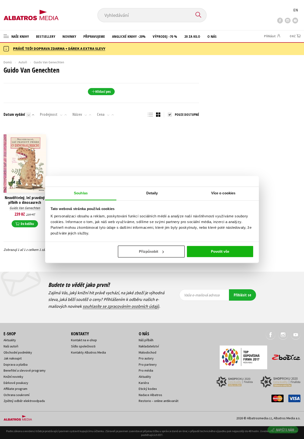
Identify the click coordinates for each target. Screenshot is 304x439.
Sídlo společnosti (83, 346)
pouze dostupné (187, 114)
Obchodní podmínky (18, 352)
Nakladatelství (149, 346)
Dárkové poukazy (16, 383)
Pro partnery (148, 364)
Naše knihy (19, 36)
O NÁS (212, 36)
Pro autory (146, 358)
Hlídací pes (103, 91)
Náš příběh (146, 340)
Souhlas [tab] (81, 193)
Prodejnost (48, 114)
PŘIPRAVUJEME (94, 36)
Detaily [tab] (152, 193)
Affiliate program (15, 389)
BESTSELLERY (45, 36)
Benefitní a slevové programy (25, 370)
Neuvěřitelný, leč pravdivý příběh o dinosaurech (25, 200)
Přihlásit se (242, 295)
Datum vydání (14, 114)
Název (77, 114)
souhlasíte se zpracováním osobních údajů (121, 306)
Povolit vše (220, 251)
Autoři (23, 62)
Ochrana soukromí (16, 395)
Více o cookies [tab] (223, 193)
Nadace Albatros (150, 395)
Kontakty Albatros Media (88, 352)
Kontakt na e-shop (84, 340)
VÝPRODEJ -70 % (165, 36)
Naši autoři (11, 346)
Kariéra (144, 383)
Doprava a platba (16, 364)
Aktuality (10, 340)
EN (295, 10)
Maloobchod (147, 352)
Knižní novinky (13, 376)
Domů (8, 62)
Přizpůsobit (148, 251)
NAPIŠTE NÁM (285, 429)
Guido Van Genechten (25, 208)
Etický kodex (148, 389)
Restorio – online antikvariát (158, 401)
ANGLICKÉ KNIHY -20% (129, 36)
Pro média (146, 370)
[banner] (31, 11)
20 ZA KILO (192, 36)
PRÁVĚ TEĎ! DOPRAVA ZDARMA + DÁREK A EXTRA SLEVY (59, 48)
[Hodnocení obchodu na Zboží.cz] (283, 356)
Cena (100, 114)
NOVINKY (69, 36)
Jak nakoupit (13, 358)
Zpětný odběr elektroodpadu (24, 401)
